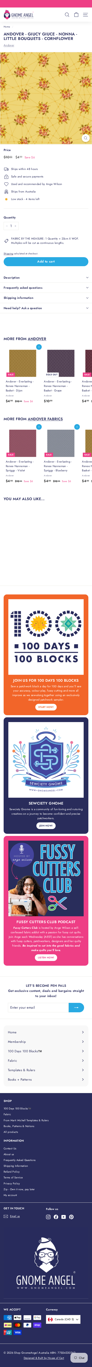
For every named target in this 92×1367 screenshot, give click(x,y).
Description (12, 277)
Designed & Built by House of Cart (44, 1358)
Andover (9, 45)
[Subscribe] (76, 1007)
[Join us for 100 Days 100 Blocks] (46, 637)
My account (10, 1195)
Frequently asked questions (23, 288)
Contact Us (10, 1148)
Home (7, 26)
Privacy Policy (12, 1183)
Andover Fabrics (45, 419)
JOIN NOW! (46, 825)
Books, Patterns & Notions (19, 1126)
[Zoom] (86, 138)
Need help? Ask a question (23, 308)
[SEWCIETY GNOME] (46, 760)
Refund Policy (11, 1172)
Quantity (10, 217)
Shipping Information (16, 1166)
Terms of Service (13, 1177)
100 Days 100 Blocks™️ (17, 1108)
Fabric (7, 1114)
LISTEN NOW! (46, 957)
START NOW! (46, 707)
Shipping (8, 253)
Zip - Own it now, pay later (19, 1189)
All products (11, 1132)
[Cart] (76, 14)
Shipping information (18, 298)
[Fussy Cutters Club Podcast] (46, 878)
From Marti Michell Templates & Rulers (26, 1120)
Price (7, 150)
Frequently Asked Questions (20, 1160)
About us (9, 1154)
